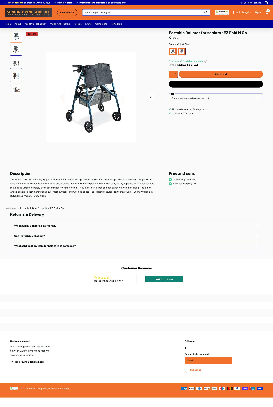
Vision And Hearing (60, 23)
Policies (78, 23)
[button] (176, 71)
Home (8, 23)
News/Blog (116, 23)
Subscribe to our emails (197, 354)
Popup (205, 61)
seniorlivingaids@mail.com (29, 361)
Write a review (164, 279)
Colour (179, 44)
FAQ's (88, 23)
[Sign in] (258, 12)
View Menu (66, 12)
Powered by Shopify (58, 388)
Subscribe (196, 369)
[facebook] (185, 348)
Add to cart (221, 74)
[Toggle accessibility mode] (266, 3)
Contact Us (101, 23)
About (18, 23)
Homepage (10, 208)
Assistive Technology (35, 23)
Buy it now (215, 84)
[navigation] (16, 37)
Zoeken (206, 12)
